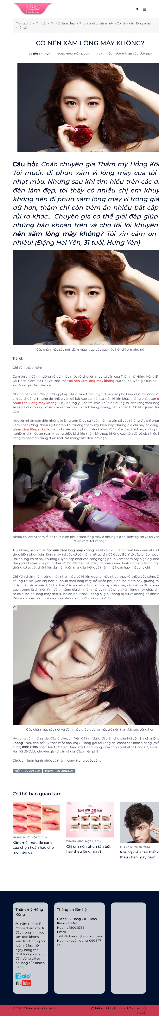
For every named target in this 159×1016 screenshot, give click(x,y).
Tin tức (41, 23)
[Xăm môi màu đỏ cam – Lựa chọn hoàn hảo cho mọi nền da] (36, 817)
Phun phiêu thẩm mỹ (96, 23)
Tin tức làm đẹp (63, 23)
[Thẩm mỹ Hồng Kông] (33, 9)
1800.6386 (77, 927)
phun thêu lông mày (59, 770)
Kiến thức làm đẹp (27, 770)
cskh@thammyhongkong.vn (79, 936)
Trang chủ (24, 23)
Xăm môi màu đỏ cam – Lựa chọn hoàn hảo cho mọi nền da (33, 848)
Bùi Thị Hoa (42, 53)
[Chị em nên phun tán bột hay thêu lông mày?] (90, 819)
